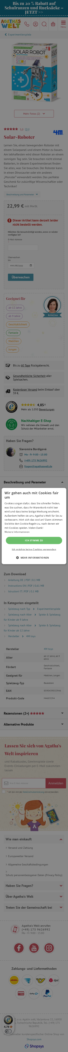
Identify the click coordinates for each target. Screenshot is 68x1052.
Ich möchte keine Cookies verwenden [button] (34, 549)
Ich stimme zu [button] (34, 540)
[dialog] (34, 526)
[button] (34, 557)
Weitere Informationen (17, 531)
